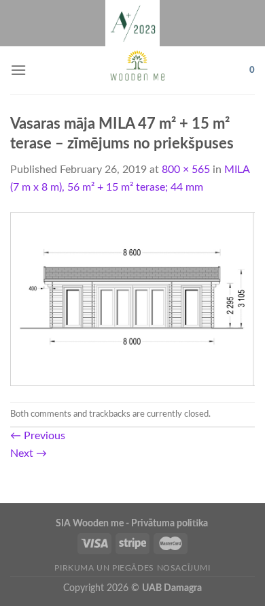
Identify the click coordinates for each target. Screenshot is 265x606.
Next (28, 453)
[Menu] (18, 69)
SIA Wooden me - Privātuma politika (133, 523)
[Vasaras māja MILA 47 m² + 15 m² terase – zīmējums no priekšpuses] (132, 298)
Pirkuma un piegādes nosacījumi (132, 568)
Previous (37, 435)
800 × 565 (186, 169)
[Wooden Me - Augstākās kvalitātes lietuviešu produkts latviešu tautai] (138, 70)
